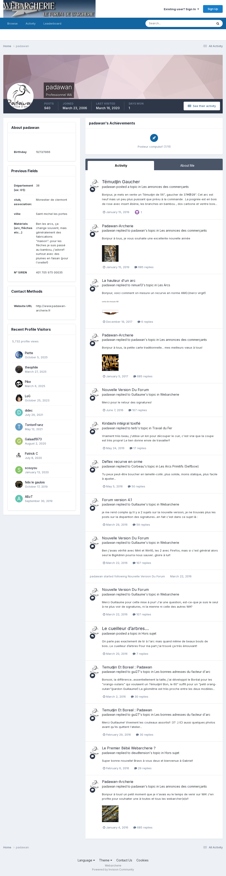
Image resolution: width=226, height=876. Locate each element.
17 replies (139, 448)
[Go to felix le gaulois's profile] (19, 484)
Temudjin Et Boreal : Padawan (127, 667)
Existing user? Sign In (180, 9)
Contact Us (124, 860)
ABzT (29, 496)
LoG (27, 396)
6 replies (146, 321)
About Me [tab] (187, 165)
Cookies (142, 860)
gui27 (135, 672)
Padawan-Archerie (117, 226)
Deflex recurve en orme (122, 461)
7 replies (142, 653)
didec (29, 410)
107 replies (139, 410)
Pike (28, 382)
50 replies (138, 486)
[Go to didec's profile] (19, 412)
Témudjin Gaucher (121, 181)
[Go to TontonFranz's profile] (19, 427)
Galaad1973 (33, 439)
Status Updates (197, 23)
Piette (29, 353)
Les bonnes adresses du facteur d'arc (182, 672)
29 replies (144, 768)
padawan (108, 187)
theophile (31, 367)
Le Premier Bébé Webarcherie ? (129, 748)
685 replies (145, 267)
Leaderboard (52, 23)
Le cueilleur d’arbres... (125, 628)
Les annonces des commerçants (165, 187)
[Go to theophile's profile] (19, 369)
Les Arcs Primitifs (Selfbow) (179, 466)
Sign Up (213, 9)
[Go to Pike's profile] (19, 383)
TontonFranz (34, 425)
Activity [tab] (121, 165)
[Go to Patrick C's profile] (19, 455)
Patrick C (31, 453)
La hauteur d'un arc (119, 280)
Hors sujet (149, 633)
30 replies (141, 696)
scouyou (31, 468)
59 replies (143, 524)
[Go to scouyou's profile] (19, 470)
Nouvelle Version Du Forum (125, 389)
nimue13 (137, 285)
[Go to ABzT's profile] (19, 498)
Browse (12, 23)
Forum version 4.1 (117, 500)
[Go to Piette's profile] (19, 355)
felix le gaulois (35, 482)
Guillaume (138, 394)
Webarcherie (169, 394)
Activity (31, 23)
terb (134, 428)
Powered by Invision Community (113, 869)
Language (85, 860)
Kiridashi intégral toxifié (121, 423)
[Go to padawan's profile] (95, 184)
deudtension (140, 753)
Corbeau (137, 466)
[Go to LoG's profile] (19, 398)
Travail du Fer (162, 428)
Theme (104, 860)
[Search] (218, 23)
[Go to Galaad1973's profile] (19, 441)
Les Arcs (164, 285)
